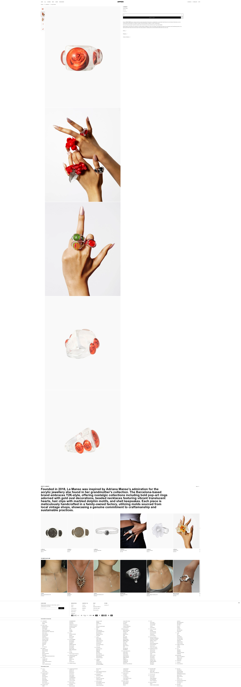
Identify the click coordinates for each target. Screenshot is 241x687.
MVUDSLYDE (125, 648)
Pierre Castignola (153, 680)
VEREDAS (179, 653)
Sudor (178, 677)
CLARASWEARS (72, 621)
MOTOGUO (125, 644)
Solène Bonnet (180, 672)
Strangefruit (179, 623)
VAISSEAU (179, 651)
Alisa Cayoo (44, 632)
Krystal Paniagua (99, 657)
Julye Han (98, 645)
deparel (70, 635)
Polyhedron (152, 634)
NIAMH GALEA (126, 657)
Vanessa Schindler (180, 652)
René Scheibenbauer (154, 643)
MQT (124, 646)
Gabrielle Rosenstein (73, 655)
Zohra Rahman (180, 663)
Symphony (179, 631)
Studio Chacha (180, 676)
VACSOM (178, 684)
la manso (125, 6)
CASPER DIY (44, 660)
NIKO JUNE (152, 671)
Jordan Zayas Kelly (100, 685)
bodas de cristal (123, 550)
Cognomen (71, 623)
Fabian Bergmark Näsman (101, 671)
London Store (73, 608)
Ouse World (152, 627)
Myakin (124, 684)
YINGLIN (178, 662)
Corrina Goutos (72, 627)
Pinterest (84, 608)
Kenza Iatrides (99, 653)
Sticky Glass (179, 675)
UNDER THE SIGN (180, 644)
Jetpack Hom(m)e (99, 640)
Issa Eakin (98, 635)
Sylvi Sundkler (179, 630)
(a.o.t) (43, 668)
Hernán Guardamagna (100, 626)
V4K (178, 648)
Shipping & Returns (97, 606)
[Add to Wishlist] (182, 18)
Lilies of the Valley (126, 621)
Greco (70, 660)
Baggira (43, 648)
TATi (178, 634)
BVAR (43, 685)
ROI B (151, 683)
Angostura (44, 636)
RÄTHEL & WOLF (153, 640)
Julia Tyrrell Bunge (99, 644)
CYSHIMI (70, 631)
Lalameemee (98, 661)
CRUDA (70, 630)
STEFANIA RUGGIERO (181, 673)
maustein (125, 632)
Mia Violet (125, 636)
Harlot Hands (98, 623)
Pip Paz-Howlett (153, 632)
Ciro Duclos (71, 673)
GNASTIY (71, 657)
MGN (124, 635)
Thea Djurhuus (180, 681)
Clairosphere (71, 676)
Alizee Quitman (45, 634)
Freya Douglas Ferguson (74, 653)
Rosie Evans (152, 645)
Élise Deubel (71, 645)
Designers (73, 613)
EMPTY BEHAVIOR (72, 649)
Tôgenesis (179, 640)
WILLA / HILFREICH (181, 656)
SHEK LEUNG (152, 655)
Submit (61, 608)
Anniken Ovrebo (45, 639)
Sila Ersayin (152, 656)
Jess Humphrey (99, 683)
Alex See (44, 675)
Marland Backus (126, 630)
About (72, 605)
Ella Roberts (71, 647)
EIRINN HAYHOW (72, 644)
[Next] (66, 531)
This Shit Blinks (180, 639)
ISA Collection (99, 632)
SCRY (151, 653)
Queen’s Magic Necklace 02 (152, 594)
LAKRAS (97, 660)
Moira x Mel (125, 641)
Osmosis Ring (175, 594)
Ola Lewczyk (152, 674)
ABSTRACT (69, 594)
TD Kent (178, 635)
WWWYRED (179, 659)
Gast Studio (98, 674)
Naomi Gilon (125, 653)
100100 (43, 670)
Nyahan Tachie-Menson (127, 663)
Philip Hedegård (153, 678)
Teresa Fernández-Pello (181, 680)
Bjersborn (44, 654)
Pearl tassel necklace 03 (98, 594)
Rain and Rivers (153, 682)
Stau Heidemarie (180, 622)
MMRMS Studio (126, 640)
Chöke (43, 662)
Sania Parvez (152, 651)
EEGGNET (71, 684)
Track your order (96, 608)
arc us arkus (44, 641)
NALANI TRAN (153, 668)
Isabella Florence (99, 634)
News (72, 606)
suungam (179, 628)
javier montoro (99, 681)
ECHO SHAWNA (72, 639)
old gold (69, 550)
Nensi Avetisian (126, 656)
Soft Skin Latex (153, 660)
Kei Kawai (98, 652)
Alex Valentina (45, 676)
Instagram (84, 606)
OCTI (151, 621)
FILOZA (70, 652)
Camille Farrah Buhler (73, 668)
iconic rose (53, 4)
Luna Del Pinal (126, 627)
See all (197, 486)
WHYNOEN (179, 655)
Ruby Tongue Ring (123, 594)
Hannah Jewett (99, 621)
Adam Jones (44, 625)
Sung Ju (178, 626)
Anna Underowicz (45, 683)
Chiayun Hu (71, 671)
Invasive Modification (100, 631)
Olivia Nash (152, 622)
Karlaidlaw (98, 647)
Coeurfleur (71, 622)
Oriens (151, 626)
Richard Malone (153, 644)
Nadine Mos (125, 652)
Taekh (178, 632)
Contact (83, 605)
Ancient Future (45, 635)
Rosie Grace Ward (153, 647)
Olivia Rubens (152, 623)
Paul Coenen (152, 675)
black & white (43, 550)
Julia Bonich (98, 643)
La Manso (47, 4)
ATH (43, 645)
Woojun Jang (179, 657)
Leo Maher (125, 675)
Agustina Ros (44, 627)
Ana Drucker (44, 681)
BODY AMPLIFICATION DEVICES (48, 656)
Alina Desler (44, 679)
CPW (70, 628)
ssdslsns (178, 621)
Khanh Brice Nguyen (100, 655)
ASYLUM (44, 644)
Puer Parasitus (152, 635)
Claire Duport (71, 675)
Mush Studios (125, 683)
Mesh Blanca (125, 634)
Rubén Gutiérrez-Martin (154, 684)
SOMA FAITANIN (153, 661)
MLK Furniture (125, 682)
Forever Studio (99, 672)
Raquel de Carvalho (154, 639)
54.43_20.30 (44, 622)
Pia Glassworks (153, 631)
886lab (43, 623)
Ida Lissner (98, 677)
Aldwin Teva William (46, 630)
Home (42, 4)
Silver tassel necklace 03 (46, 594)
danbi (70, 632)
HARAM (97, 622)
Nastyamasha (125, 654)
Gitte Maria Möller (99, 675)
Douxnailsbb (71, 636)
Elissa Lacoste (72, 685)
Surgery (178, 627)
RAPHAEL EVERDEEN (154, 638)
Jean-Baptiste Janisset (100, 682)
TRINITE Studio (180, 643)
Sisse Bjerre (152, 657)
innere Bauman (99, 630)
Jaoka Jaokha (98, 639)
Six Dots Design (180, 671)
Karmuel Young (99, 648)
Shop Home (73, 611)
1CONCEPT (44, 621)
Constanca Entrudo (73, 626)
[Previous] (42, 531)
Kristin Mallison (99, 656)
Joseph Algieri (126, 668)
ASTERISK (44, 643)
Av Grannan (44, 646)
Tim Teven (179, 683)
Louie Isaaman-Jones (127, 678)
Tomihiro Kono (180, 641)
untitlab (178, 645)
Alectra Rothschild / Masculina (48, 631)
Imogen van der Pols (100, 678)
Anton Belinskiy (45, 640)
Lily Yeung (125, 622)
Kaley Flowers (125, 672)
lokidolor (124, 623)
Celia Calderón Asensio (46, 661)
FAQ (94, 605)
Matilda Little (125, 631)
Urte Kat (178, 647)
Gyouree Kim (71, 661)
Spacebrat (152, 662)
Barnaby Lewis (45, 684)
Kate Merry (125, 674)
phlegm (151, 630)
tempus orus (175, 550)
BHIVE (43, 652)
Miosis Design (125, 639)
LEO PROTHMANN (99, 664)
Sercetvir (178, 668)
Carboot (43, 657)
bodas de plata (150, 550)
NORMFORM (125, 661)
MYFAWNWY (125, 649)
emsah (97, 670)
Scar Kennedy (152, 652)
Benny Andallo (45, 649)
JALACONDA (98, 638)
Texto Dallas (179, 636)
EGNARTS (71, 643)
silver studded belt (97, 550)
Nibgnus (124, 658)
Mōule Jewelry (126, 645)
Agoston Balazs (45, 626)
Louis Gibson (125, 679)
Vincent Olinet (179, 685)
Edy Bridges (71, 640)
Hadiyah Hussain (72, 663)
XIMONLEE (179, 660)
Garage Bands (72, 656)
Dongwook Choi (72, 683)
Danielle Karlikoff (72, 634)
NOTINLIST (125, 662)
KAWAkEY (98, 651)
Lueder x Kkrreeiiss (126, 626)
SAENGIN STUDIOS (153, 648)
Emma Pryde (71, 648)
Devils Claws (71, 681)
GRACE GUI (71, 659)
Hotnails (97, 627)
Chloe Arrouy (71, 672)
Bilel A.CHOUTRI (45, 653)
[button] (42, 2)
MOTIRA (124, 643)
